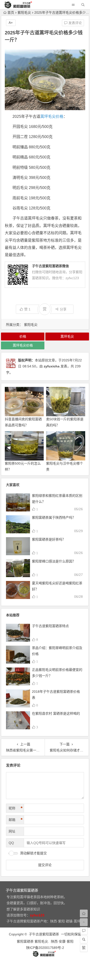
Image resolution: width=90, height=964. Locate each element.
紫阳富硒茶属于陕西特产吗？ (54, 517)
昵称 (16, 808)
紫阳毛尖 (24, 12)
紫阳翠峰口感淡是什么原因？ (54, 561)
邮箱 (16, 819)
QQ (11, 843)
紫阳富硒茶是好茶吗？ (49, 539)
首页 (10, 12)
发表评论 (74, 23)
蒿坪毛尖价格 (51, 116)
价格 (22, 336)
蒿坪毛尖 (67, 336)
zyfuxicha (52, 366)
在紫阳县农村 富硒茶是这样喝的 (56, 713)
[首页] (84, 913)
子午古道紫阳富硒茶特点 (50, 626)
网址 (12, 831)
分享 (63, 309)
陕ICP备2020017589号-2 (45, 948)
